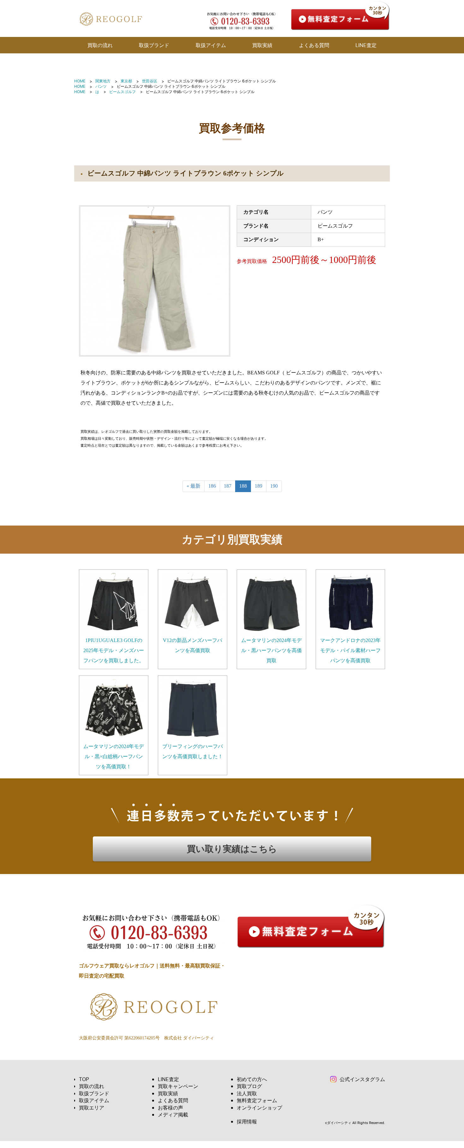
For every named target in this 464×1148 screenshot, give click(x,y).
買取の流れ (100, 45)
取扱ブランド (154, 45)
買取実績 (262, 45)
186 (212, 486)
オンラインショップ (259, 1107)
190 (274, 486)
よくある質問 (314, 45)
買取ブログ (249, 1086)
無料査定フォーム (257, 1100)
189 (258, 486)
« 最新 (193, 486)
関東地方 (102, 81)
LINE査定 (366, 45)
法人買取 (247, 1093)
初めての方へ (252, 1079)
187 (227, 486)
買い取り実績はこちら (232, 849)
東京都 (126, 81)
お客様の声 (170, 1107)
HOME (79, 81)
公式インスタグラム (362, 1079)
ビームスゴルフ (122, 91)
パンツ (101, 86)
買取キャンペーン (178, 1086)
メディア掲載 (173, 1114)
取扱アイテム (211, 45)
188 (243, 486)
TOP (84, 1079)
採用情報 (247, 1121)
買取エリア (91, 1107)
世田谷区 (149, 81)
